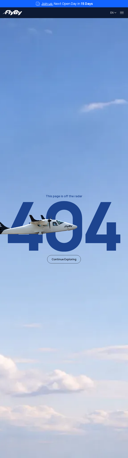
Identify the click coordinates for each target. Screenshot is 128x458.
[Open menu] (122, 12)
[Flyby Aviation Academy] (12, 12)
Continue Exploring (64, 259)
